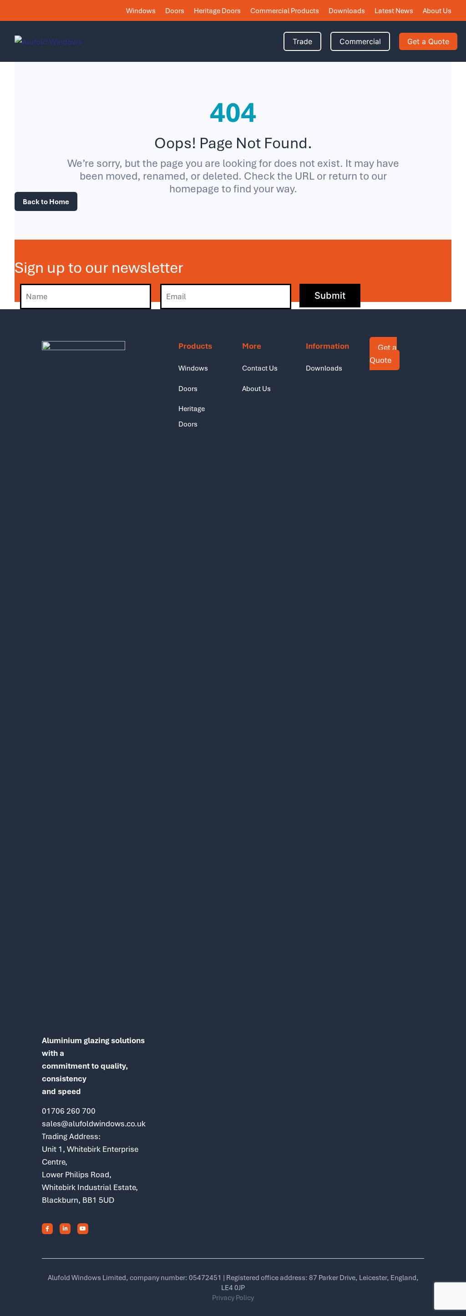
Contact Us (260, 367)
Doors (174, 10)
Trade (302, 41)
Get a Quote (428, 41)
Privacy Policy (233, 1297)
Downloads (347, 10)
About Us (437, 10)
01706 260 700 (69, 1110)
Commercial (360, 41)
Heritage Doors (217, 10)
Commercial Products (284, 10)
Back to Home (46, 201)
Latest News (394, 10)
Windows (141, 10)
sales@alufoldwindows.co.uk (94, 1123)
